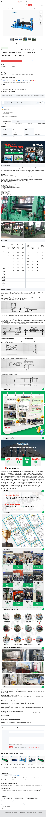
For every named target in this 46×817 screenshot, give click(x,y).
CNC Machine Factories (19, 798)
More (2, 808)
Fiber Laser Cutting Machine (39, 777)
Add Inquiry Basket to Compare (23, 43)
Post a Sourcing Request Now (33, 747)
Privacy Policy (40, 812)
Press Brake (14, 777)
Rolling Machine (15, 779)
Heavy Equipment (5, 793)
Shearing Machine (26, 777)
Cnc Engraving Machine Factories (31, 798)
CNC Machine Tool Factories (7, 801)
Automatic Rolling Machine (18, 801)
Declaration (34, 812)
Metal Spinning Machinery (6, 790)
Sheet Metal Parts (13, 793)
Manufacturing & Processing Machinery (10, 8)
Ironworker (36, 779)
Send (11, 747)
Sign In (3, 116)
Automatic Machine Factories (7, 798)
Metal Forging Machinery (17, 790)
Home (2, 8)
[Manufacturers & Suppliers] (23, 2)
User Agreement (29, 812)
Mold (2, 777)
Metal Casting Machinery (28, 790)
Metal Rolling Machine (29, 801)
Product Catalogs (17, 775)
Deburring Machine (26, 779)
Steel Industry (37, 790)
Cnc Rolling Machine (19, 803)
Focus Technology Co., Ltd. (16, 812)
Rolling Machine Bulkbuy (6, 806)
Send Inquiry (11, 60)
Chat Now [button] (35, 61)
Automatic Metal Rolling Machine (30, 803)
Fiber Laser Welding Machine (6, 779)
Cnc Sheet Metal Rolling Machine (7, 803)
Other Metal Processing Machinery (33, 8)
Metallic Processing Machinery (22, 8)
